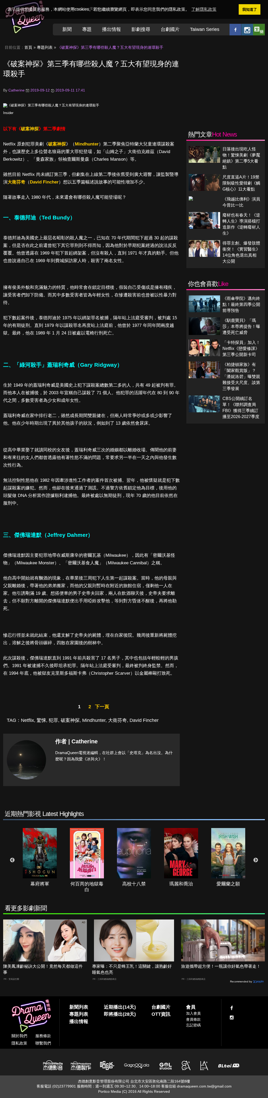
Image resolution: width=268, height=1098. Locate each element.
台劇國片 (170, 29)
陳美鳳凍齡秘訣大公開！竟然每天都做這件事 (43, 969)
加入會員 (193, 1013)
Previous (12, 860)
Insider (8, 113)
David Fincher (44, 182)
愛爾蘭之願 (228, 883)
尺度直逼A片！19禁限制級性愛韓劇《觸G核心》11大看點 (241, 183)
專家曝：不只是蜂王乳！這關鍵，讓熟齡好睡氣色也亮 (132, 969)
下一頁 (102, 706)
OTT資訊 (161, 1014)
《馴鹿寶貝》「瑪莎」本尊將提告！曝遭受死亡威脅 (241, 326)
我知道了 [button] (249, 9)
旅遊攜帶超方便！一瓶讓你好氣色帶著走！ (221, 966)
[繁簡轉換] (259, 29)
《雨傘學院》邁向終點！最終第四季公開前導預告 (241, 304)
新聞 (67, 29)
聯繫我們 (43, 1043)
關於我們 (19, 1036)
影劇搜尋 (140, 29)
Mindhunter (87, 144)
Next (255, 860)
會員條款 (193, 1019)
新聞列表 (78, 1007)
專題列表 (45, 47)
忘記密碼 (193, 1025)
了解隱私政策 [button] (203, 9)
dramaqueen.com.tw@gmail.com (204, 1086)
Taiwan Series (204, 29)
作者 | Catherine (76, 741)
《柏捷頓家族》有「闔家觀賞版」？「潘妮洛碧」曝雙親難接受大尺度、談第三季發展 (241, 376)
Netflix (27, 720)
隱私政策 (19, 1043)
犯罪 (53, 720)
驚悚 (41, 720)
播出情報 (111, 29)
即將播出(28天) (120, 1014)
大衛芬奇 (16, 182)
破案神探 (30, 128)
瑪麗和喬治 (181, 883)
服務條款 (43, 1036)
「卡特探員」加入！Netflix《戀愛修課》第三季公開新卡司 (241, 348)
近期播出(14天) (120, 1007)
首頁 (28, 47)
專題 (87, 29)
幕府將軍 (39, 883)
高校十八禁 (134, 883)
